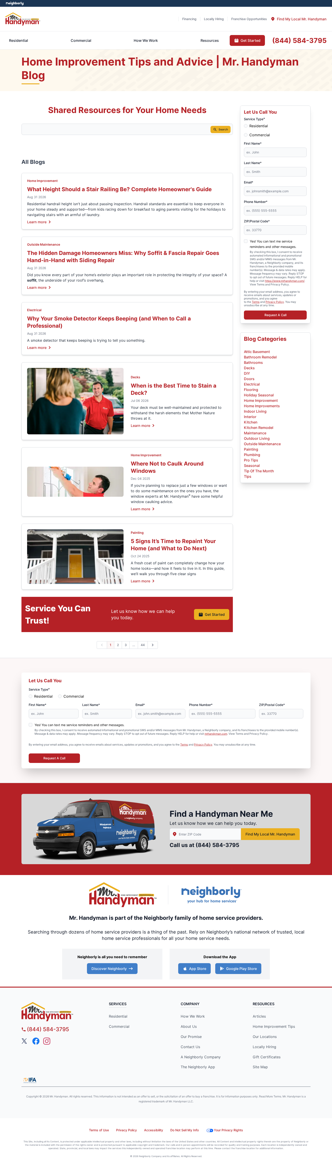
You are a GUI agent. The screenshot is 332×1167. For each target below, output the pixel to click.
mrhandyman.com (216, 733)
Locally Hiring (264, 1047)
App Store (197, 968)
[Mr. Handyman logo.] (123, 894)
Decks (135, 377)
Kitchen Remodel (258, 427)
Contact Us (190, 1047)
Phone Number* (255, 202)
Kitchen (250, 422)
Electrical (34, 310)
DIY (247, 373)
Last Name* (253, 163)
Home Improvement (42, 181)
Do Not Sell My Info (184, 1130)
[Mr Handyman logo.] (22, 18)
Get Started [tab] (250, 40)
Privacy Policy (275, 302)
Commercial (259, 135)
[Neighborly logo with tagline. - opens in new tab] (211, 894)
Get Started (215, 614)
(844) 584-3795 (217, 845)
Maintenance (255, 433)
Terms (256, 302)
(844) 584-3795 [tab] (299, 40)
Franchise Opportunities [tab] (249, 19)
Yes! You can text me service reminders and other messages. (79, 725)
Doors (249, 378)
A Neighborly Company (201, 1057)
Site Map (260, 1067)
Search (223, 129)
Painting (137, 532)
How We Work (193, 1016)
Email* (248, 182)
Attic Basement (257, 351)
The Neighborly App (198, 1067)
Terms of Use (99, 1130)
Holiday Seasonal (259, 395)
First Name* (253, 143)
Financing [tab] (189, 19)
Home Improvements (262, 406)
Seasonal (252, 465)
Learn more (37, 222)
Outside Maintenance (43, 244)
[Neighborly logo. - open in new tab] (14, 3)
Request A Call (275, 315)
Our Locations (265, 1036)
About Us (189, 1026)
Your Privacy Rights (228, 1130)
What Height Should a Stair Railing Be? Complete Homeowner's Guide (119, 189)
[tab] (299, 19)
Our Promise (191, 1036)
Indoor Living (255, 411)
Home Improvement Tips (274, 1026)
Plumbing (252, 454)
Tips (247, 476)
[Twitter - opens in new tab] (25, 1041)
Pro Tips (251, 460)
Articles (259, 1016)
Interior (250, 416)
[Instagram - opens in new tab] (46, 1041)
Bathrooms (253, 362)
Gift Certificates (267, 1057)
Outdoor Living (257, 438)
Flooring (251, 389)
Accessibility (153, 1130)
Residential (258, 126)
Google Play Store (241, 968)
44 (143, 645)
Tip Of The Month (259, 471)
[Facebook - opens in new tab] (36, 1041)
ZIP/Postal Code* (257, 221)
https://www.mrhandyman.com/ (284, 280)
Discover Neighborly (109, 968)
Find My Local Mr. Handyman (270, 834)
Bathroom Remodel (260, 357)
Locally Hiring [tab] (214, 19)
